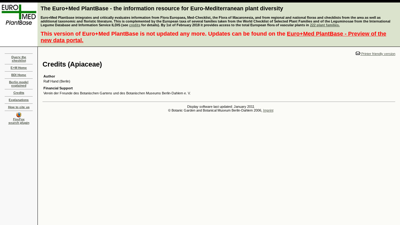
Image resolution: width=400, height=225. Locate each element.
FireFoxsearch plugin (18, 121)
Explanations (19, 100)
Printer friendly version (377, 54)
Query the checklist (18, 58)
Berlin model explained (18, 83)
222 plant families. (325, 25)
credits (134, 25)
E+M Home (19, 67)
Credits (18, 92)
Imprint (268, 110)
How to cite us (19, 107)
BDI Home (18, 75)
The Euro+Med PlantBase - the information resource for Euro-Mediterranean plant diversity (162, 8)
